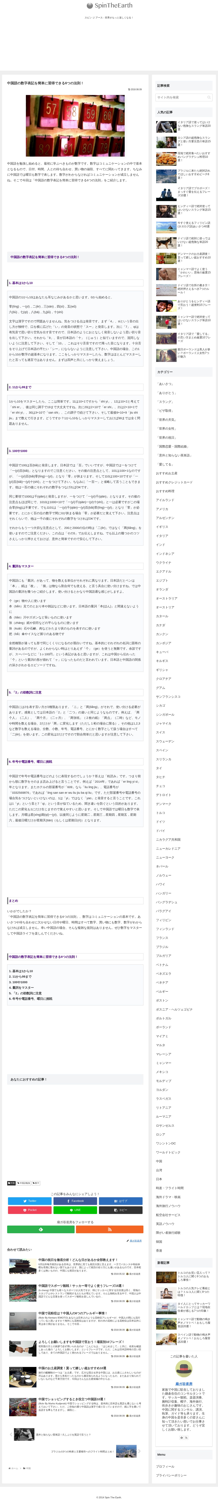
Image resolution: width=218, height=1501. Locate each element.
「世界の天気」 (166, 419)
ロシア (160, 1134)
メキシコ (162, 1072)
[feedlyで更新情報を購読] (41, 1229)
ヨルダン (162, 1090)
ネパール (162, 866)
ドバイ (160, 830)
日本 (159, 1179)
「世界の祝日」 (166, 437)
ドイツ (160, 821)
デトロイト (163, 795)
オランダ (162, 589)
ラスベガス (163, 1098)
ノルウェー (163, 875)
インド (160, 544)
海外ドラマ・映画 (168, 1197)
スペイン (162, 750)
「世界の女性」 (166, 428)
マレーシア (163, 1054)
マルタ (160, 1045)
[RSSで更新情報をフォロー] (109, 1229)
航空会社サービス (168, 1215)
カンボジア (163, 643)
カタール (162, 616)
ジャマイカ (163, 723)
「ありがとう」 (166, 393)
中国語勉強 (24, 1183)
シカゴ (160, 705)
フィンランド (165, 929)
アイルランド (165, 500)
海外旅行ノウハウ (168, 1206)
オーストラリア (166, 598)
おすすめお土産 (166, 473)
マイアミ (162, 1036)
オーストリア (165, 607)
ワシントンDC (166, 1143)
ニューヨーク (165, 857)
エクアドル (163, 571)
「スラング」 (165, 402)
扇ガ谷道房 (183, 1384)
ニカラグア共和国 (168, 839)
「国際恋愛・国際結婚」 (173, 446)
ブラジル (162, 947)
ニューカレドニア (168, 848)
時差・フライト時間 (170, 1188)
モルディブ (163, 1081)
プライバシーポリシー (171, 1475)
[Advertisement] (109, 47)
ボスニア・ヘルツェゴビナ (174, 1009)
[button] (209, 97)
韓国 (159, 1241)
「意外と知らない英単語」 (174, 455)
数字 (37, 1183)
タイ (159, 768)
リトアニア (163, 1107)
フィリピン (163, 920)
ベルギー (162, 991)
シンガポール (165, 714)
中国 (12, 1183)
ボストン (162, 1000)
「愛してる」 (165, 464)
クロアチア (163, 678)
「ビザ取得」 (165, 410)
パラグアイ (163, 911)
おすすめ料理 (165, 491)
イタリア (162, 536)
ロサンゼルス (165, 1125)
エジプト (162, 580)
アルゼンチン (165, 518)
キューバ (162, 652)
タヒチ (160, 777)
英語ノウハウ (165, 1224)
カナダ (160, 625)
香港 (159, 1250)
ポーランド (163, 1027)
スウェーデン (165, 741)
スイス (160, 732)
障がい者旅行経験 (168, 1232)
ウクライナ (163, 562)
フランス (162, 938)
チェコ (160, 786)
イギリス (162, 527)
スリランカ (163, 759)
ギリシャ (162, 670)
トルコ (160, 813)
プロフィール (165, 1466)
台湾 (159, 1170)
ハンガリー (163, 893)
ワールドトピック (168, 1152)
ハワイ (160, 884)
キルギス (162, 661)
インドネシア (165, 553)
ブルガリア (163, 955)
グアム (160, 688)
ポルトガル (163, 1018)
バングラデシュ (166, 902)
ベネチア (162, 982)
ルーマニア (163, 1116)
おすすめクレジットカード (174, 482)
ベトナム (162, 965)
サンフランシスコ (168, 696)
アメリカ (162, 509)
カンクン (162, 634)
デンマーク (163, 804)
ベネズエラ (163, 973)
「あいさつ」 (165, 384)
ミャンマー (163, 1063)
